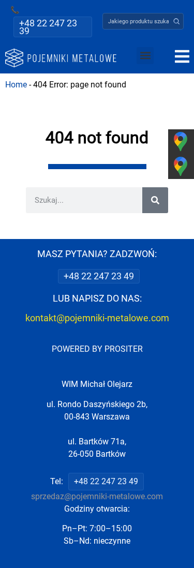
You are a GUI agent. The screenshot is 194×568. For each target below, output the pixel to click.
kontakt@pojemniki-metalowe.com (97, 317)
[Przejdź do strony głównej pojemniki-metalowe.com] (60, 58)
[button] (176, 21)
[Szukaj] (155, 200)
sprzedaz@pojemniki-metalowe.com (97, 496)
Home (16, 84)
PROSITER (124, 349)
